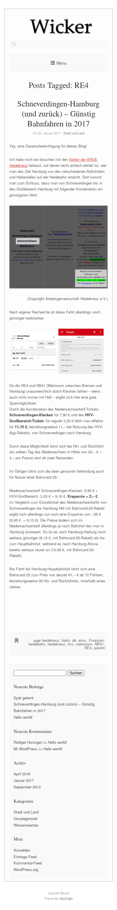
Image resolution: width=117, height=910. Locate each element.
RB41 (99, 644)
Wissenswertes (26, 825)
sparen (99, 647)
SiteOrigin (66, 898)
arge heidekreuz (47, 640)
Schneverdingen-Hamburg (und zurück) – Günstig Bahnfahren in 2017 (58, 113)
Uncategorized (25, 818)
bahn (66, 640)
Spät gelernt (24, 697)
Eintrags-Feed (25, 856)
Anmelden (22, 850)
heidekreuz (56, 644)
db (74, 640)
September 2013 (27, 787)
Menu (62, 63)
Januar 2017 (24, 780)
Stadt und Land (73, 133)
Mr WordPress (25, 748)
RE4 (87, 647)
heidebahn (36, 644)
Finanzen (96, 640)
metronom (84, 644)
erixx (82, 640)
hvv (71, 644)
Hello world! (23, 717)
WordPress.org (26, 869)
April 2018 (22, 773)
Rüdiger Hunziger (28, 742)
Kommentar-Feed (28, 863)
